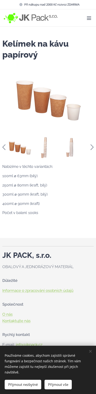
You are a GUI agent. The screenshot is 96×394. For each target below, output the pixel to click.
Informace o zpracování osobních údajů (37, 290)
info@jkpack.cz (29, 344)
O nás (7, 314)
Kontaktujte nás (16, 320)
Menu (89, 18)
